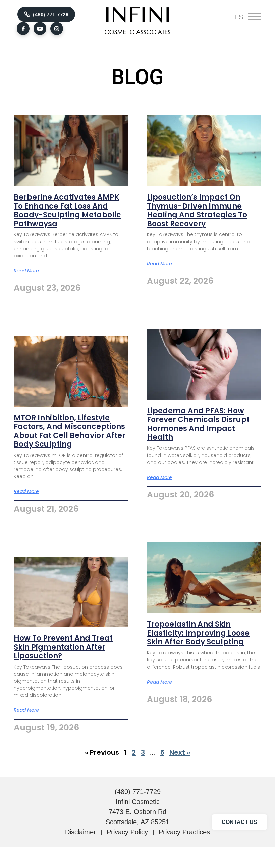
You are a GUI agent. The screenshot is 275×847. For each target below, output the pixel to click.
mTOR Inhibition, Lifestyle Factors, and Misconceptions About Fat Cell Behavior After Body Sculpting (69, 431)
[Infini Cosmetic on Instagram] (56, 28)
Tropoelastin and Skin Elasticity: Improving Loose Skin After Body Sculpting (198, 633)
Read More (26, 270)
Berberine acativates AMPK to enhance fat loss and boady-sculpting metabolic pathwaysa (67, 210)
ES (238, 17)
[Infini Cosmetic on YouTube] (40, 28)
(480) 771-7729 (50, 14)
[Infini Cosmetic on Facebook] (23, 28)
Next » (179, 752)
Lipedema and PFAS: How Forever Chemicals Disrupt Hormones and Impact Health (198, 424)
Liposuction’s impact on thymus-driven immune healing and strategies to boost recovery (197, 210)
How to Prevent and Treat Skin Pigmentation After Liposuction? (63, 647)
